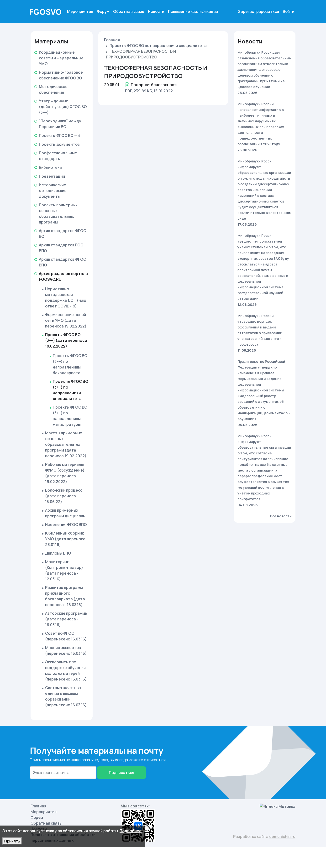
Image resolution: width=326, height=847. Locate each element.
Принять (12, 841)
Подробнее (131, 830)
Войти (288, 11)
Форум (103, 11)
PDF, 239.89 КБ (138, 91)
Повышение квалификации (193, 11)
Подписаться (121, 772)
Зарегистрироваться (258, 11)
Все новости (281, 516)
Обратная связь (128, 11)
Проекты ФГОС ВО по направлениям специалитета (158, 45)
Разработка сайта (264, 836)
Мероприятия (80, 11)
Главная (112, 39)
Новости (156, 11)
